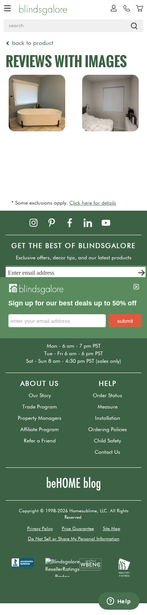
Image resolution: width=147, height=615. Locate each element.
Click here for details (92, 203)
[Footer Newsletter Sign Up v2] (76, 273)
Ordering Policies (107, 429)
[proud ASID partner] (124, 567)
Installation (107, 418)
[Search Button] (134, 26)
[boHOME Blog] (73, 483)
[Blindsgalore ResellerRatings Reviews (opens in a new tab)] (62, 567)
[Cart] (137, 8)
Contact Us (107, 452)
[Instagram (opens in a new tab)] (38, 222)
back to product (31, 43)
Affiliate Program (39, 429)
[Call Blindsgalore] (124, 8)
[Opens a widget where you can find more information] (118, 601)
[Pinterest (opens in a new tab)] (56, 222)
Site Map (111, 529)
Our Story (40, 395)
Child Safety (107, 441)
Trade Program (39, 407)
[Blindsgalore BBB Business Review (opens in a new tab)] (22, 563)
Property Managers (39, 418)
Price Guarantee (78, 529)
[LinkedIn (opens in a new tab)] (92, 222)
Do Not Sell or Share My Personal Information (73, 539)
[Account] (112, 8)
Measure (108, 407)
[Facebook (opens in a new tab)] (74, 222)
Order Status (107, 395)
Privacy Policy (40, 529)
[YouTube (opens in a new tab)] (109, 222)
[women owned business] (90, 564)
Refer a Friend (40, 441)
